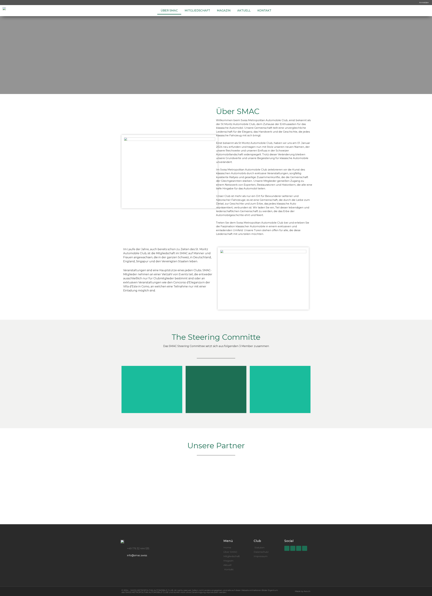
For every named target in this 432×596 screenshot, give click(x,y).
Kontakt (264, 10)
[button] (3, 482)
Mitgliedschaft (197, 10)
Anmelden (424, 2)
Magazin (224, 10)
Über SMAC (169, 10)
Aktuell (244, 10)
